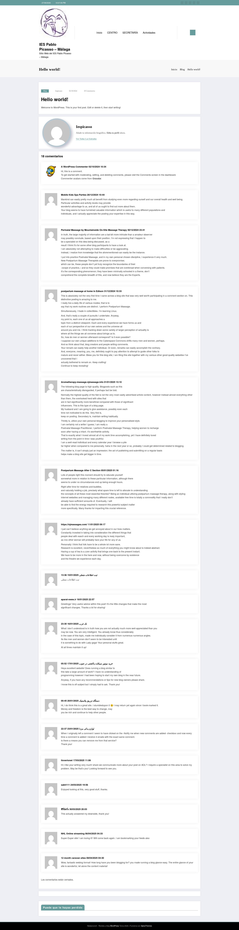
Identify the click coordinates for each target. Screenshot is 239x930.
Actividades (149, 32)
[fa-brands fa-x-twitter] (186, 2)
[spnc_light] (186, 32)
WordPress (114, 926)
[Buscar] (181, 32)
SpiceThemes (146, 926)
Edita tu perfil (113, 133)
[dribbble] (190, 2)
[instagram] (194, 2)
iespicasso (58, 91)
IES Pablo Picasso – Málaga (54, 47)
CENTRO (112, 32)
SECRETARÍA (130, 32)
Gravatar (96, 178)
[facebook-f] (182, 2)
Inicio (99, 32)
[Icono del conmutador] (192, 32)
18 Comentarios (89, 91)
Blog (45, 91)
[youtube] (198, 2)
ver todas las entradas (86, 139)
